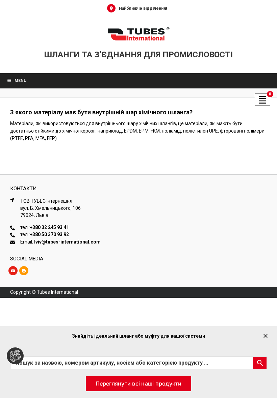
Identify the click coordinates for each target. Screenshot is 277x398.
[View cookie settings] (15, 355)
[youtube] (13, 270)
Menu (20, 80)
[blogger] (23, 270)
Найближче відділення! (143, 8)
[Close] (265, 336)
